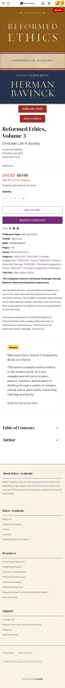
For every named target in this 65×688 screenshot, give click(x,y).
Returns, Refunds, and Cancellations (21, 624)
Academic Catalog (11, 524)
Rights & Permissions (13, 576)
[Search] (10, 3)
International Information (15, 539)
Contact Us (8, 619)
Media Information (11, 566)
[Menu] (3, 3)
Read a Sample (32, 118)
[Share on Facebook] (14, 228)
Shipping (7, 185)
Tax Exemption (10, 634)
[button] (32, 428)
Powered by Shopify (32, 661)
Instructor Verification (14, 571)
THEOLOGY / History (27, 260)
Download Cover (32, 109)
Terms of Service (25, 653)
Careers (6, 534)
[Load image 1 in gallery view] (32, 55)
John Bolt (18, 153)
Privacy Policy (8, 653)
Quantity (6, 191)
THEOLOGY (19, 256)
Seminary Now (10, 597)
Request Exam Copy (33, 220)
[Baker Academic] (27, 3)
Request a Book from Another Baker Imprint (25, 592)
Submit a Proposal (11, 581)
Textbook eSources (12, 586)
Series (5, 529)
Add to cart (32, 209)
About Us (7, 519)
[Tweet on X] (10, 228)
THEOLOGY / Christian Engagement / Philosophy (35, 267)
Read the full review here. (22, 402)
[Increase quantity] (23, 198)
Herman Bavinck (13, 149)
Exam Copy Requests (13, 561)
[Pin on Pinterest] (18, 228)
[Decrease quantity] (6, 198)
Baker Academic (16, 661)
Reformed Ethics (11, 156)
